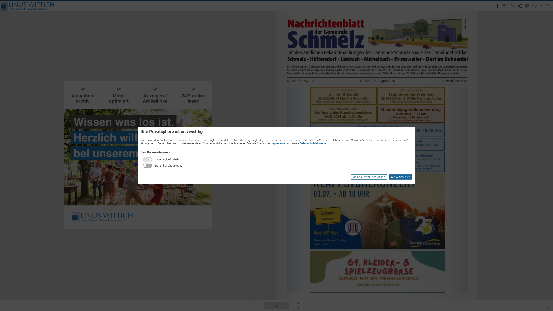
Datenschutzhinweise (313, 143)
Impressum (278, 143)
